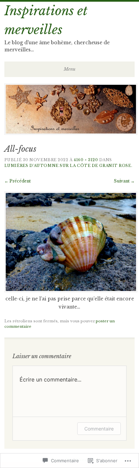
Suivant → (124, 180)
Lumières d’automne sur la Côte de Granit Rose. (68, 165)
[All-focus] (70, 291)
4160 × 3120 (86, 159)
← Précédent (17, 180)
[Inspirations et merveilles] (70, 132)
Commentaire (99, 429)
